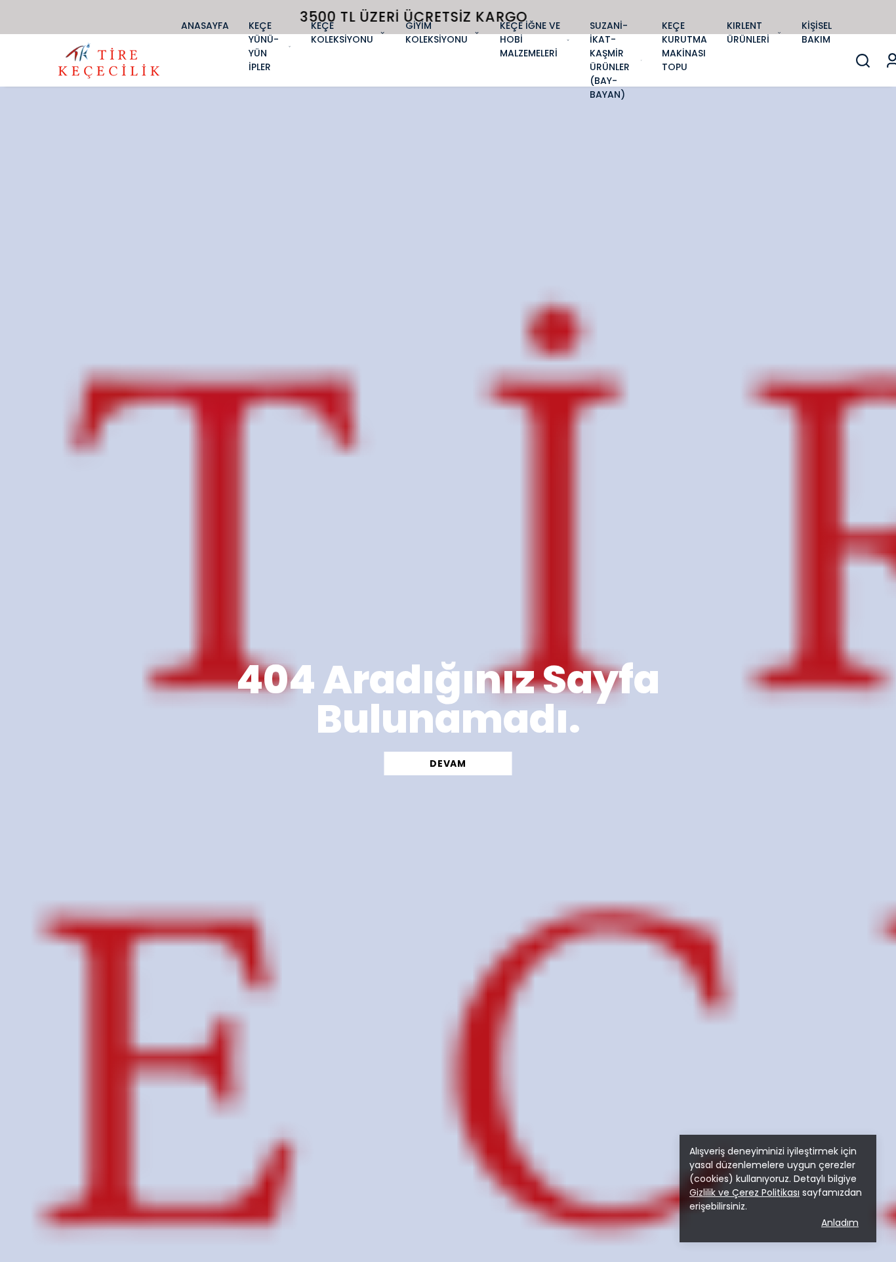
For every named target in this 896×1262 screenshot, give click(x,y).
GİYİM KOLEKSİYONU (436, 32)
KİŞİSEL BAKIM (817, 32)
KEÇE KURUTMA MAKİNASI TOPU (684, 46)
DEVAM (448, 763)
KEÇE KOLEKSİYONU (342, 32)
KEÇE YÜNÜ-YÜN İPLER (264, 46)
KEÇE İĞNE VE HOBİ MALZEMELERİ (530, 39)
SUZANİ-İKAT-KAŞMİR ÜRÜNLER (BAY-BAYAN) (610, 60)
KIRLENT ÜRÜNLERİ (748, 32)
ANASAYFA (205, 25)
